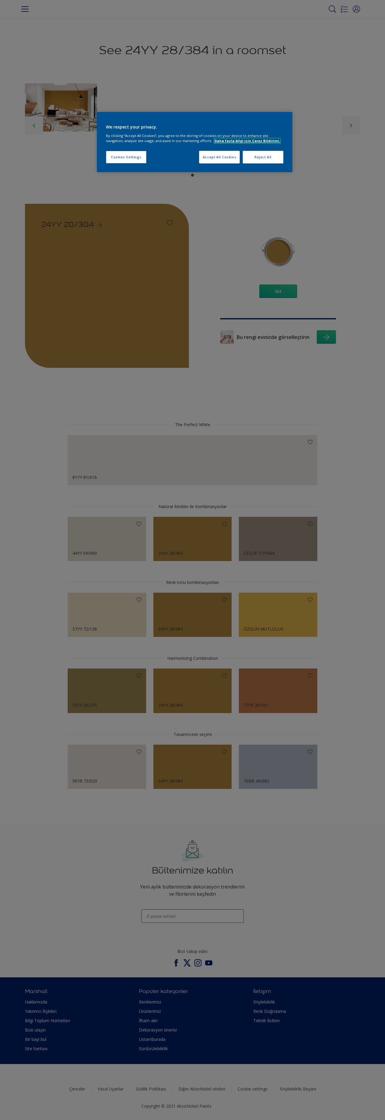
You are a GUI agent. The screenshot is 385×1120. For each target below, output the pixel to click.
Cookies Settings (126, 157)
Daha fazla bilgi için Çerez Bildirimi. (247, 140)
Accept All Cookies (219, 157)
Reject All (263, 157)
